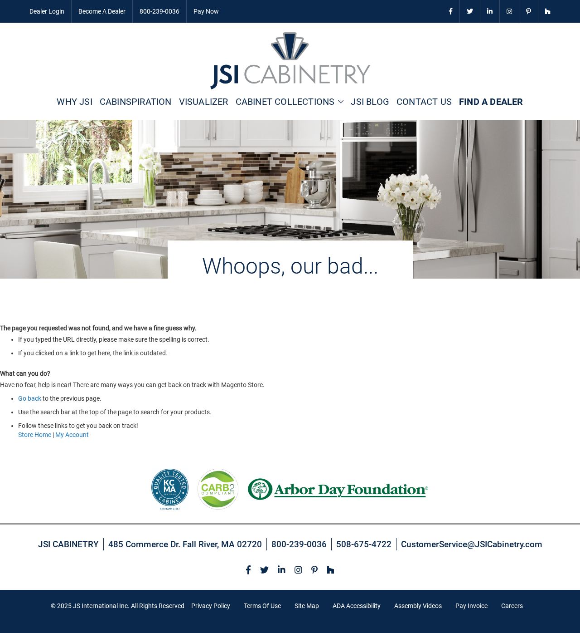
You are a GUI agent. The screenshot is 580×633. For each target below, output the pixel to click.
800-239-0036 (159, 11)
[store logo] (290, 60)
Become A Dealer (102, 11)
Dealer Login (46, 11)
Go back (29, 398)
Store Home (34, 434)
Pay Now (206, 11)
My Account (72, 434)
